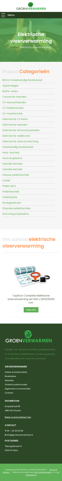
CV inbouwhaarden (14, 102)
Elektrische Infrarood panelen (21, 130)
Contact (9, 392)
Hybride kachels (12, 164)
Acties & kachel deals (16, 372)
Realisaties (10, 376)
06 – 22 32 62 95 (15, 430)
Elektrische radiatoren (16, 136)
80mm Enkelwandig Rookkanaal (22, 80)
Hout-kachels (10, 152)
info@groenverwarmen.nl (19, 434)
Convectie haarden (14, 97)
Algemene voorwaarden (18, 388)
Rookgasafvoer (11, 203)
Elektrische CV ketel (15, 119)
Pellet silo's (9, 186)
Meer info (31, 309)
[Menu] (3, 15)
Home (14, 47)
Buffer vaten (10, 91)
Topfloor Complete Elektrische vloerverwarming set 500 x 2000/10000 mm (31, 299)
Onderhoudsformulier (16, 384)
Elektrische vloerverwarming (20, 141)
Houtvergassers (12, 158)
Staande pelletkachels (16, 208)
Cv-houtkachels (12, 113)
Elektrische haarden (15, 125)
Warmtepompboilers (15, 214)
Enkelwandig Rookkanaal (17, 147)
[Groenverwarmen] (31, 6)
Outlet (6, 180)
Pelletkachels (10, 191)
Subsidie (9, 380)
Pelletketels (9, 197)
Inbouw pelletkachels (15, 175)
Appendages (10, 85)
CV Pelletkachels (13, 108)
